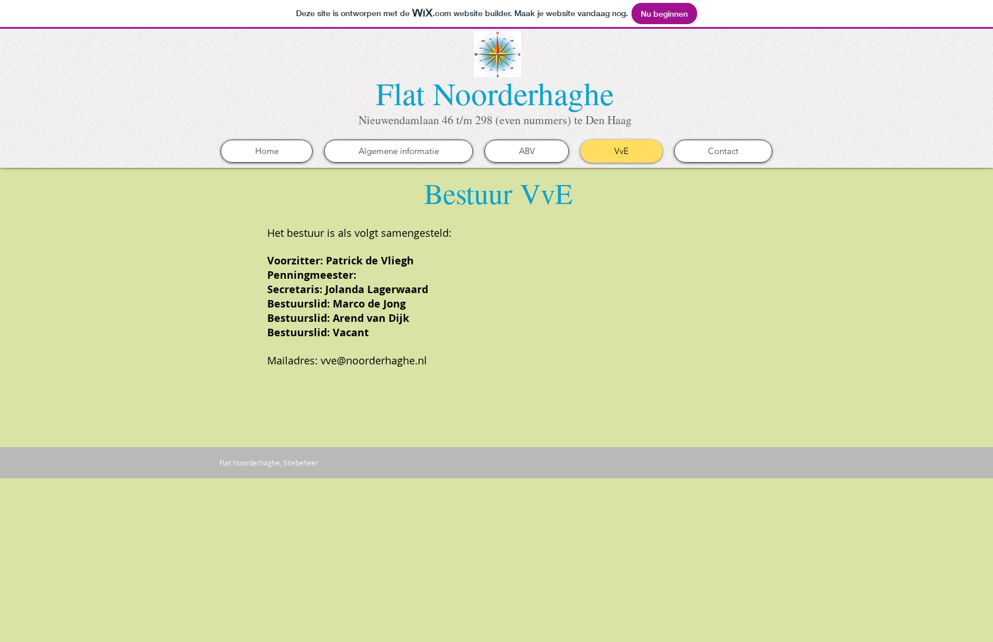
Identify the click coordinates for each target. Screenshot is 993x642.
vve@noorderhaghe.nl (374, 360)
